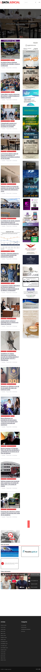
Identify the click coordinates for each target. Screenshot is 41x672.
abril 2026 (3, 633)
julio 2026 (3, 627)
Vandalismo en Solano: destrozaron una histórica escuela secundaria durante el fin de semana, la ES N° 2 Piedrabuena (10, 357)
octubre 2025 (4, 645)
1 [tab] (18, 36)
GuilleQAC (3, 67)
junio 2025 (3, 653)
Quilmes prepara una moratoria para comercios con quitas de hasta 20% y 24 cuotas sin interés (10, 483)
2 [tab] (20, 36)
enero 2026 (3, 639)
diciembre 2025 (4, 641)
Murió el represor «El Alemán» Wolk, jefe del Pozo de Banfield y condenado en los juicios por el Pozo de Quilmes (10, 451)
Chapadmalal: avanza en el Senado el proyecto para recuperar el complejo (8, 125)
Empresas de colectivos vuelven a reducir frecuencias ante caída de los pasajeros (10, 513)
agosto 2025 (3, 649)
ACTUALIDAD (23, 625)
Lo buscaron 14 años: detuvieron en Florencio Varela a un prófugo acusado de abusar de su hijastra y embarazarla (10, 288)
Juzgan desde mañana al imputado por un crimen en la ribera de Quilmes (9, 322)
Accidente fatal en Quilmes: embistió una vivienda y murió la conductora (10, 64)
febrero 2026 (4, 637)
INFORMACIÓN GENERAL (5, 60)
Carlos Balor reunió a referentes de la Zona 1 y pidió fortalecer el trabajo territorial (10, 96)
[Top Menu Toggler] (39, 2)
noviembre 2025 (4, 643)
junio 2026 (3, 629)
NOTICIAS (12, 60)
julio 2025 (3, 651)
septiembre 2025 (4, 647)
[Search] (35, 2)
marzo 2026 (3, 635)
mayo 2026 (3, 631)
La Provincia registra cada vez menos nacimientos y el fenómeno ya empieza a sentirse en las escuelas (10, 156)
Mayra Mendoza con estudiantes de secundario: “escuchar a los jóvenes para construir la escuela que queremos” (9, 422)
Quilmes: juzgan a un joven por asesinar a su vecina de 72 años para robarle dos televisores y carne (20, 24)
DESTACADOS (3, 151)
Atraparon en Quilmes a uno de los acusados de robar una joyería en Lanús (10, 388)
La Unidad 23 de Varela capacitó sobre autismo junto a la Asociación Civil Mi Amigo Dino (10, 222)
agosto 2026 (3, 625)
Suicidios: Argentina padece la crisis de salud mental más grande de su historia (9, 255)
